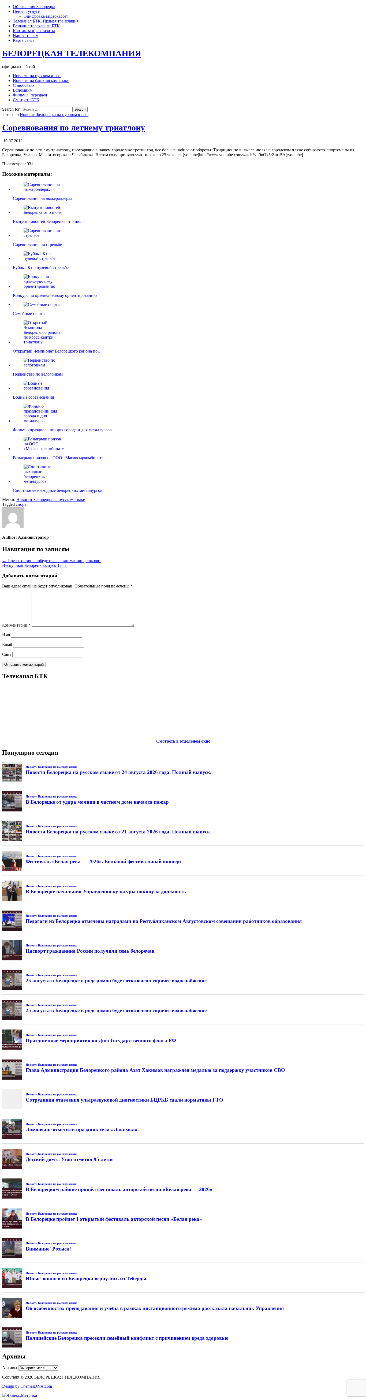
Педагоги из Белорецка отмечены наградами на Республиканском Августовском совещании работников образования (164, 921)
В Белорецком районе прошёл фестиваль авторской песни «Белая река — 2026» (119, 1189)
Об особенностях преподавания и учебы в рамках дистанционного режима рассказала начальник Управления (155, 1308)
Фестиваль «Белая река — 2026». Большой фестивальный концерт (104, 861)
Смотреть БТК (26, 100)
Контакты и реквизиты (34, 30)
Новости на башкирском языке (41, 80)
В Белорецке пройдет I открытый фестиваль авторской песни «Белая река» (114, 1219)
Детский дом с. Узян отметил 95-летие (69, 1159)
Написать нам (25, 35)
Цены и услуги (26, 11)
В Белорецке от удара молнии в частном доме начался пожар (97, 802)
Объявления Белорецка (34, 6)
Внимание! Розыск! (48, 1249)
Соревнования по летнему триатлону (73, 127)
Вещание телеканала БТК (36, 26)
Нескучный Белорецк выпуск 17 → (34, 565)
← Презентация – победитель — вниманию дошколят (51, 560)
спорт (21, 504)
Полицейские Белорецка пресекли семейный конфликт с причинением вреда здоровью (127, 1338)
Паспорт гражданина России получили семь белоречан (90, 951)
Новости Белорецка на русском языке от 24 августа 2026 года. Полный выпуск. (118, 772)
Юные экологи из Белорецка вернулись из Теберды (86, 1278)
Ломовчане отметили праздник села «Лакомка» (81, 1129)
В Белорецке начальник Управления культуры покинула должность (106, 891)
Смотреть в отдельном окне (183, 741)
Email (7, 644)
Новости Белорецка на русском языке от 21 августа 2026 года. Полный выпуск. (118, 831)
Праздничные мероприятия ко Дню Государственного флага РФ (101, 1040)
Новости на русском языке (37, 75)
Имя (6, 634)
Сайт (6, 654)
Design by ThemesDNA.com (27, 1386)
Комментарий (16, 625)
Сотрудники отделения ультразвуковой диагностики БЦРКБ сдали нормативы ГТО (124, 1100)
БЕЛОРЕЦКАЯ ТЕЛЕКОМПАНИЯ (71, 53)
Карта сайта (24, 40)
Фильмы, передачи (30, 95)
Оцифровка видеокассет (46, 16)
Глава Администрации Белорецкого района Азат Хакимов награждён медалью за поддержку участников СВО (155, 1070)
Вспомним (22, 90)
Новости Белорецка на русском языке (54, 114)
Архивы (9, 1367)
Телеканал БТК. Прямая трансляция (46, 21)
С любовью (23, 85)
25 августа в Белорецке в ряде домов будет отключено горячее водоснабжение (116, 980)
